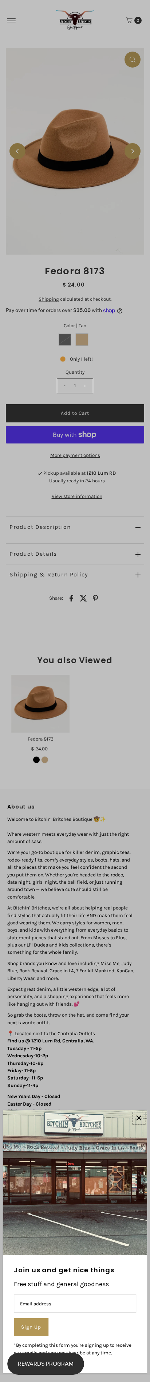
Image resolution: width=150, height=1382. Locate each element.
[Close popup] (139, 1118)
